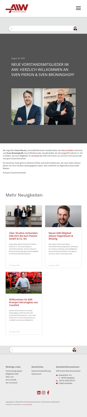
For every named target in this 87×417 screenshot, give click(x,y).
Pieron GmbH (67, 150)
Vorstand (35, 156)
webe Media (28, 404)
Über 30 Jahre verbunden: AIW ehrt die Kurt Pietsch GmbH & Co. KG (23, 235)
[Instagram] (43, 392)
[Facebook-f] (48, 392)
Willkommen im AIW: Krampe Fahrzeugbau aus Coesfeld (23, 302)
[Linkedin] (39, 392)
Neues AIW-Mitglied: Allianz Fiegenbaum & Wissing (61, 235)
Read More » (13, 259)
